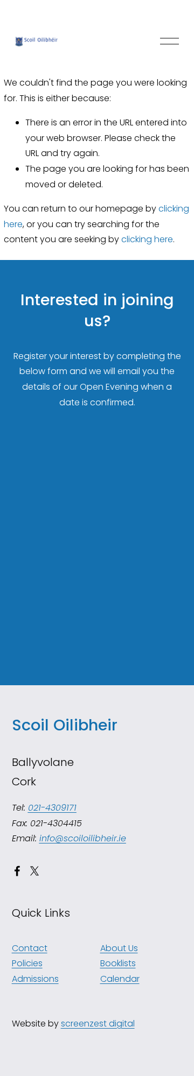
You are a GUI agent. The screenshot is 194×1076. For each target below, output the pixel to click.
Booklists (118, 963)
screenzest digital (98, 1023)
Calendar (120, 979)
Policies (27, 963)
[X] (34, 871)
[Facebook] (17, 871)
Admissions (35, 979)
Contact (29, 948)
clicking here (147, 239)
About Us (119, 948)
